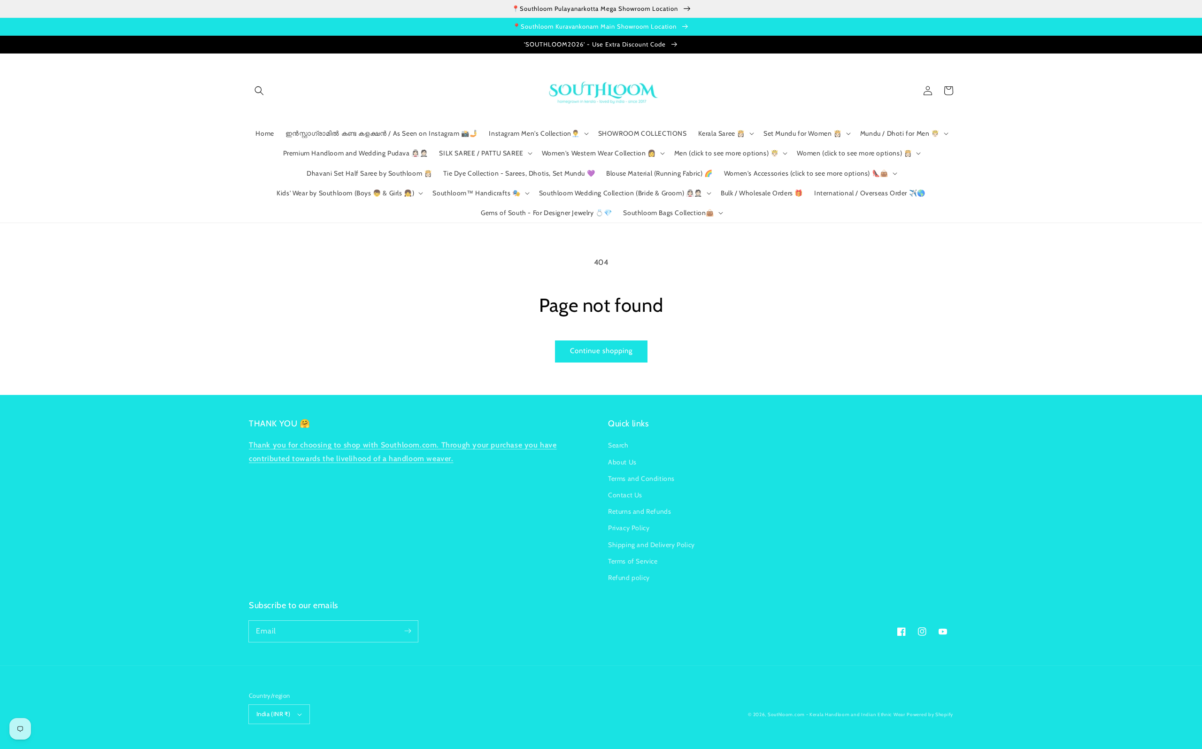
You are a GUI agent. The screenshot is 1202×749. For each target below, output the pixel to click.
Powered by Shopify (930, 714)
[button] (259, 90)
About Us (622, 462)
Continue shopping (601, 351)
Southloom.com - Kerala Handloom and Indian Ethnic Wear (836, 714)
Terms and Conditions (641, 478)
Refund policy (629, 577)
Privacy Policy (628, 528)
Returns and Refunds (639, 511)
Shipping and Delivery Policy (651, 545)
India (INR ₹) (273, 714)
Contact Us (625, 495)
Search (618, 445)
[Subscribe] (407, 631)
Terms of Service (633, 561)
